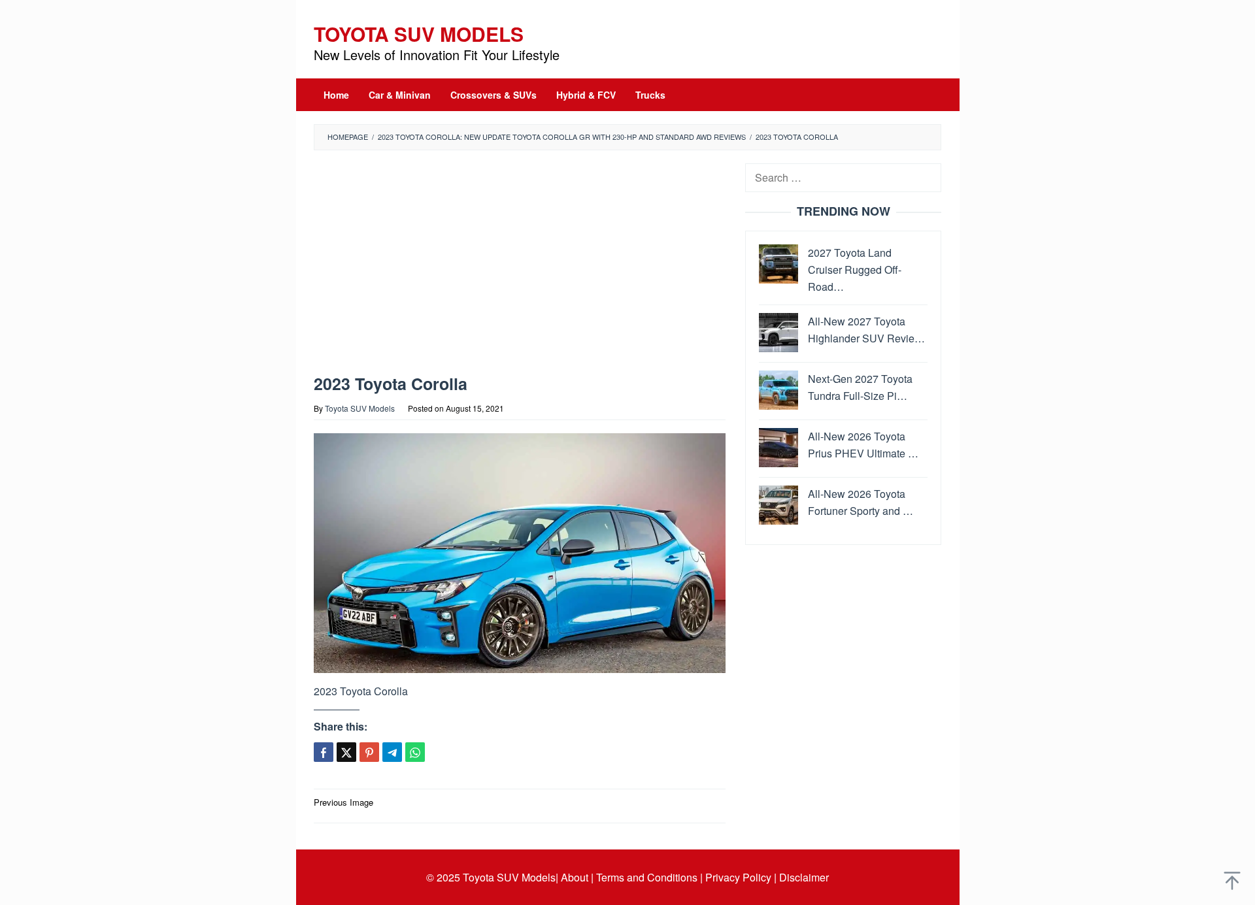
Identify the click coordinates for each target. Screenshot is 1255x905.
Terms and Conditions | (649, 877)
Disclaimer (804, 877)
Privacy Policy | (741, 877)
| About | (575, 877)
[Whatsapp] (415, 752)
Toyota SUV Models (419, 34)
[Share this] (323, 752)
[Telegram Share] (392, 752)
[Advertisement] (519, 265)
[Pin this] (369, 752)
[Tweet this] (346, 752)
